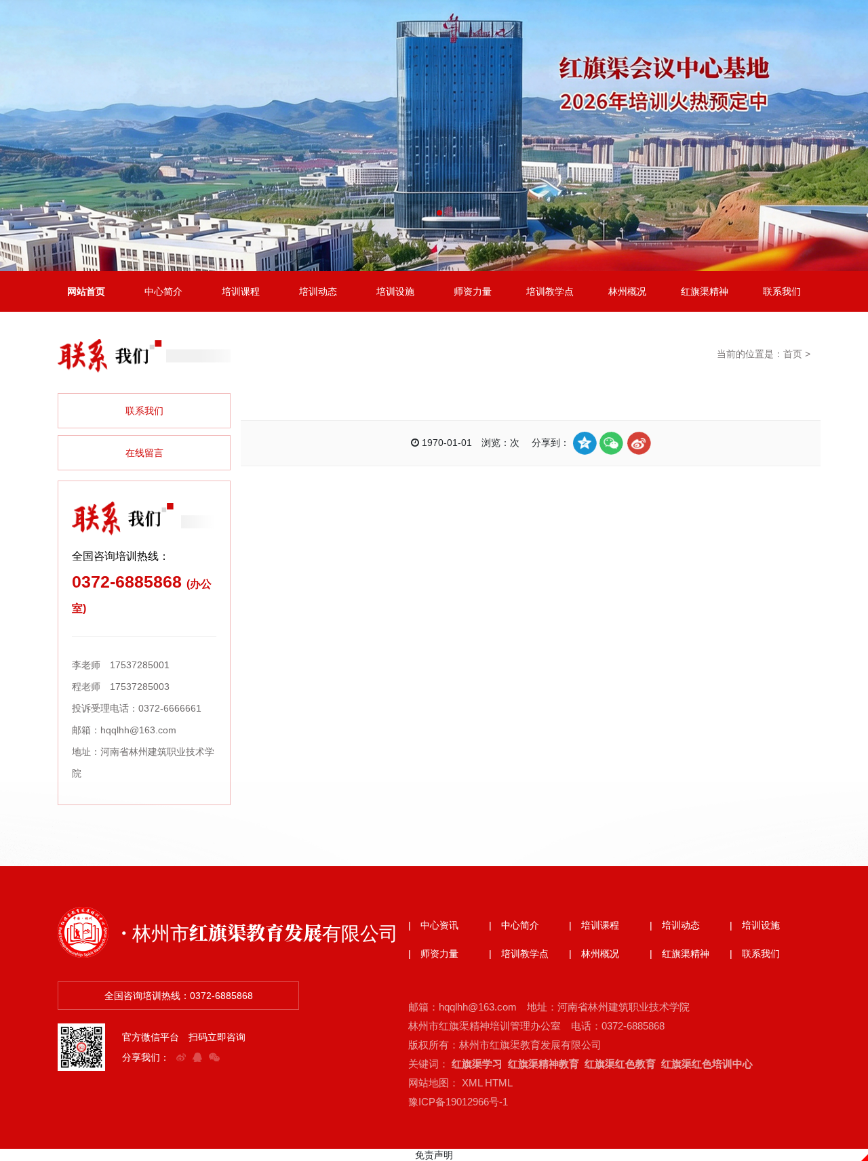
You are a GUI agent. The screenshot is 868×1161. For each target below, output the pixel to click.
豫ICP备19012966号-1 (458, 1101)
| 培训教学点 (519, 953)
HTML (499, 1082)
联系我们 (782, 291)
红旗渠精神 (704, 291)
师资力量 (473, 291)
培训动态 (318, 291)
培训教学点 (550, 291)
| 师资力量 (433, 953)
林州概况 (627, 291)
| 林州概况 (594, 953)
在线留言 (144, 452)
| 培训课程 (594, 925)
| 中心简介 (514, 925)
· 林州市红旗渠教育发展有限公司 (259, 931)
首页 (792, 353)
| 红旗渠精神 (679, 953)
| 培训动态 (675, 925)
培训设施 (395, 291)
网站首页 (86, 291)
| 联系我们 (755, 953)
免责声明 (434, 1154)
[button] (428, 213)
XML (472, 1082)
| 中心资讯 (433, 925)
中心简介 (163, 291)
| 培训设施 (755, 925)
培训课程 (241, 291)
